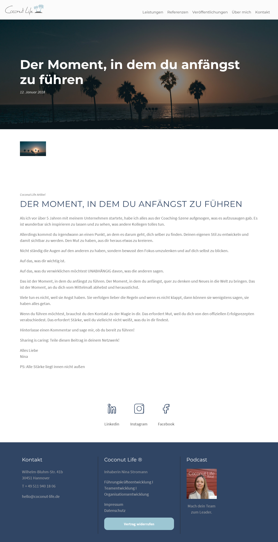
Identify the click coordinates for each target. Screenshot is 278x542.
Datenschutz (115, 510)
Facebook (166, 423)
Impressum (113, 504)
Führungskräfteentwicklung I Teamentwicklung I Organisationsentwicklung (128, 488)
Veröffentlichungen (210, 12)
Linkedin (111, 423)
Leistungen (152, 12)
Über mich (241, 12)
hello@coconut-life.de (41, 496)
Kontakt (262, 12)
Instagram (139, 423)
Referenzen (177, 12)
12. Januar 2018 (32, 92)
